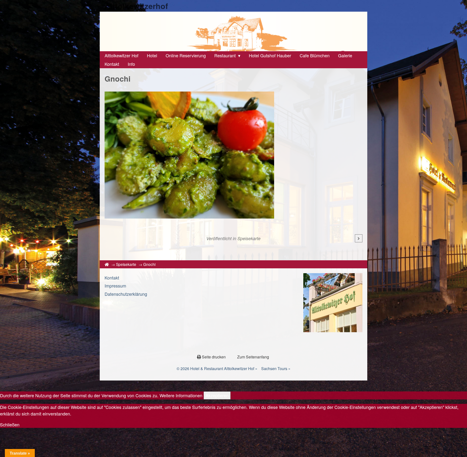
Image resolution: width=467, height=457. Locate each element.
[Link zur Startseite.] (233, 31)
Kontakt (112, 278)
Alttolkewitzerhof (136, 5)
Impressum (115, 286)
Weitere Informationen (181, 395)
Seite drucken (214, 357)
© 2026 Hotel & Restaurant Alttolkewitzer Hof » (217, 368)
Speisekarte (248, 238)
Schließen (9, 424)
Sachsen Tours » (275, 368)
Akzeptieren (217, 395)
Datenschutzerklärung (126, 294)
